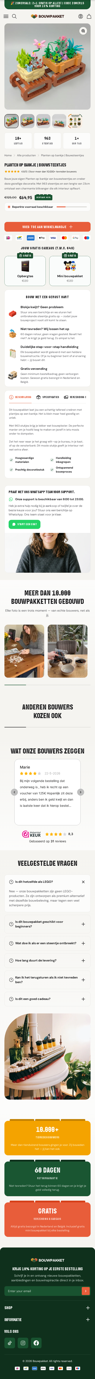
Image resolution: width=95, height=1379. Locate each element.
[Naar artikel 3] (43, 121)
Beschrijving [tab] (23, 397)
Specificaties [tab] (50, 397)
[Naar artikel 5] (75, 121)
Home (8, 155)
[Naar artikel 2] (27, 121)
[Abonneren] (86, 1291)
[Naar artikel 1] (11, 121)
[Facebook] (36, 1343)
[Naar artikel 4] (59, 121)
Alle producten (26, 155)
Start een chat (27, 524)
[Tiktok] (9, 1343)
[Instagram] (23, 1343)
